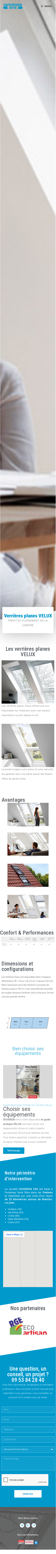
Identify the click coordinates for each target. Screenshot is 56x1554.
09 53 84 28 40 (27, 1380)
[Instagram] (34, 1525)
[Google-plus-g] (28, 1525)
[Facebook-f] (22, 1525)
